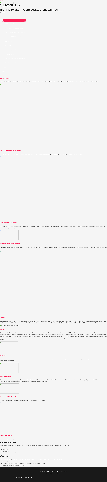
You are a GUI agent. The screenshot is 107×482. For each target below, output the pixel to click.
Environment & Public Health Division (14, 36)
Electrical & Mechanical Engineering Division (15, 32)
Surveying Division (9, 54)
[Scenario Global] (6, 3)
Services (4, 16)
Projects (4, 67)
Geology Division (9, 41)
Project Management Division (12, 50)
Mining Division (8, 45)
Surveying (3, 355)
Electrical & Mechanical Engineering (10, 150)
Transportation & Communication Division (15, 58)
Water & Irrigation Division (11, 63)
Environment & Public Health (8, 396)
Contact (4, 71)
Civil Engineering (5, 78)
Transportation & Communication (10, 243)
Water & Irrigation (5, 376)
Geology (2, 317)
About (3, 12)
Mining (2, 329)
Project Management (6, 435)
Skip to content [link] (3, 0)
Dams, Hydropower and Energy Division (14, 28)
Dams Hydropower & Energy (8, 222)
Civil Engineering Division (11, 23)
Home (3, 7)
